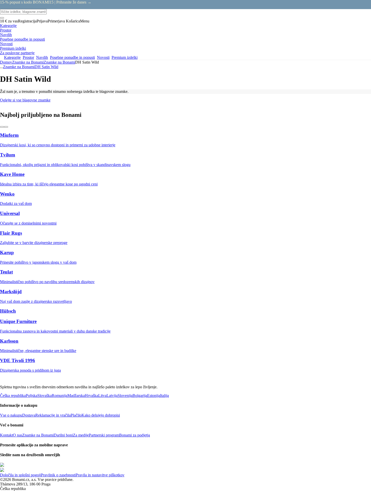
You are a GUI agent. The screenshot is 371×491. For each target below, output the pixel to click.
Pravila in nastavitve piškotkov (100, 475)
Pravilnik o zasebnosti (58, 475)
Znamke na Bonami (59, 62)
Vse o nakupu (11, 415)
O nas (17, 435)
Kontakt (6, 435)
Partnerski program (104, 435)
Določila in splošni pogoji (20, 475)
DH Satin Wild (46, 67)
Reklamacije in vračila (53, 415)
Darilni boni (63, 435)
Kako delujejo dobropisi (101, 415)
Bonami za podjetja (134, 435)
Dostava (28, 415)
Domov (6, 62)
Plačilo (76, 415)
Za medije (81, 435)
